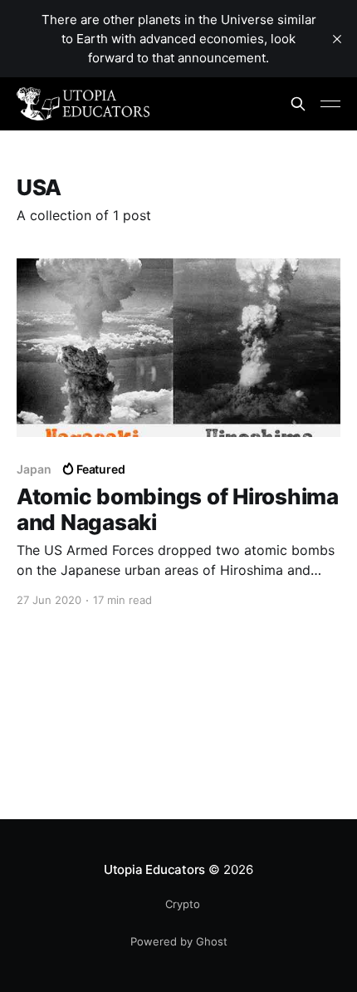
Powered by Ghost (178, 941)
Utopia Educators (154, 869)
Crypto (182, 904)
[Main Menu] (330, 103)
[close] (337, 39)
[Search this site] (298, 104)
